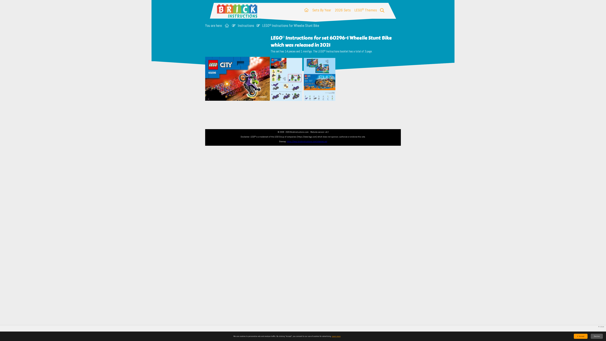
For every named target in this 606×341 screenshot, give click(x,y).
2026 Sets (343, 10)
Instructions (246, 25)
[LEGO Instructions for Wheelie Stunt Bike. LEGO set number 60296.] (286, 80)
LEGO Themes (365, 10)
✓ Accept (580, 336)
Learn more (336, 336)
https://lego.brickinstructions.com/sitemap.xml (307, 141)
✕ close (601, 327)
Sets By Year (321, 10)
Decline (597, 336)
